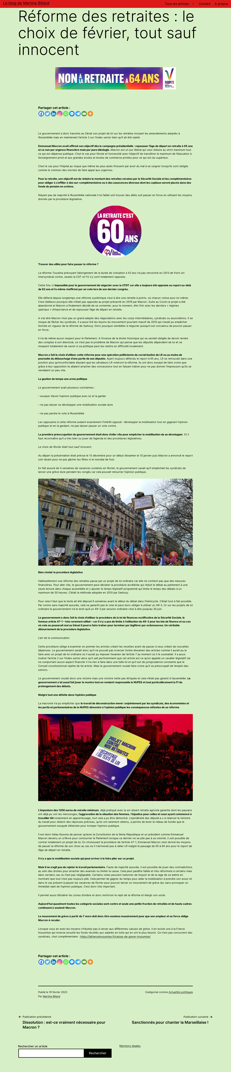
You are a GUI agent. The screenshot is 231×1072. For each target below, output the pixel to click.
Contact (205, 4)
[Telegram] (78, 113)
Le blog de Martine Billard (26, 3)
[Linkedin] (53, 113)
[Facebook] (41, 113)
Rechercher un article (32, 1046)
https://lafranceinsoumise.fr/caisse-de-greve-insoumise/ (115, 936)
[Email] (84, 113)
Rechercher (97, 1053)
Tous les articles (177, 4)
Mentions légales (130, 1045)
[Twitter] (47, 113)
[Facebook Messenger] (72, 113)
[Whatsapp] (66, 113)
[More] (90, 113)
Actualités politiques (181, 992)
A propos (221, 4)
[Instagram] (59, 113)
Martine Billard (51, 996)
